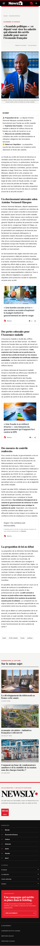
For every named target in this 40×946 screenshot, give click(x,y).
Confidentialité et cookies (10, 931)
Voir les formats (20, 913)
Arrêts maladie (13, 638)
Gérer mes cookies (8, 941)
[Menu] (4, 3)
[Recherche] (36, 3)
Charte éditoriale (20, 879)
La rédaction (20, 874)
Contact (20, 884)
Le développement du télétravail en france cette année (18, 696)
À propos (20, 869)
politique (29, 638)
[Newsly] (21, 3)
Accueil (5, 15)
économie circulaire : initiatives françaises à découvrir (16, 731)
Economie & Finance (14, 15)
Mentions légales (7, 936)
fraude (22, 638)
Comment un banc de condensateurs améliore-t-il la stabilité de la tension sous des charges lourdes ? (18, 767)
